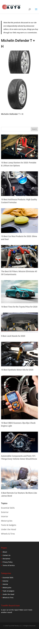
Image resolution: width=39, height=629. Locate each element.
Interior (4, 516)
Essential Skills (8, 508)
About (5, 552)
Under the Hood (8, 529)
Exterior (5, 512)
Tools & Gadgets (8, 525)
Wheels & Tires (8, 533)
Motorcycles (6, 520)
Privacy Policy (7, 562)
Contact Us (6, 555)
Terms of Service (9, 565)
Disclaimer (6, 559)
